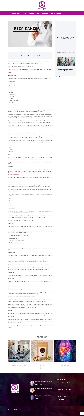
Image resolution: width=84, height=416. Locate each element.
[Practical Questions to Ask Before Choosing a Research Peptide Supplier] (66, 30)
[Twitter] (64, 79)
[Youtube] (66, 79)
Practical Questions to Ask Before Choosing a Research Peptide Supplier (65, 38)
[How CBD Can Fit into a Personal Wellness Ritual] (66, 46)
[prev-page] (64, 73)
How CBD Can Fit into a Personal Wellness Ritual (65, 53)
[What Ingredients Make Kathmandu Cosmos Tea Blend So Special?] (42, 351)
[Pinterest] (63, 410)
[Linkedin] (61, 79)
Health (12, 18)
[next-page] (66, 73)
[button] (72, 13)
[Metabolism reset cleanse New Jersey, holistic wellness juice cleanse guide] (65, 351)
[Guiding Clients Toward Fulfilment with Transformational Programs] (79, 391)
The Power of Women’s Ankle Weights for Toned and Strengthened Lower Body (67, 398)
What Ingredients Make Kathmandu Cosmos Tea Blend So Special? (42, 364)
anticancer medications (13, 331)
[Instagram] (59, 79)
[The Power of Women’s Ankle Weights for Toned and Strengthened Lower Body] (79, 398)
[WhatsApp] (68, 410)
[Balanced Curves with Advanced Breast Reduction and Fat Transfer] (79, 384)
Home (9, 18)
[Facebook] (56, 79)
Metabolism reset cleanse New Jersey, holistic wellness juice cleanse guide (65, 364)
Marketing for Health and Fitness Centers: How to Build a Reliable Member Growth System (65, 69)
